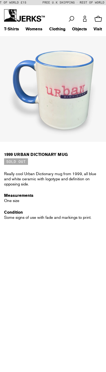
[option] (53, 89)
